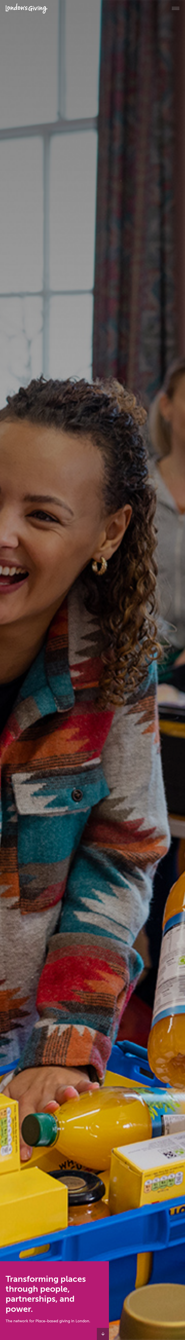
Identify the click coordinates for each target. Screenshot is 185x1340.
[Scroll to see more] (103, 1334)
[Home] (27, 8)
